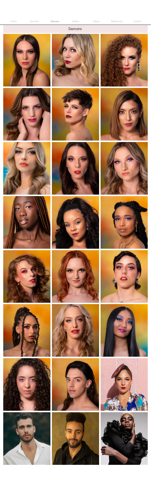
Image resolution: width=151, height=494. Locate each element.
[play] (142, 462)
